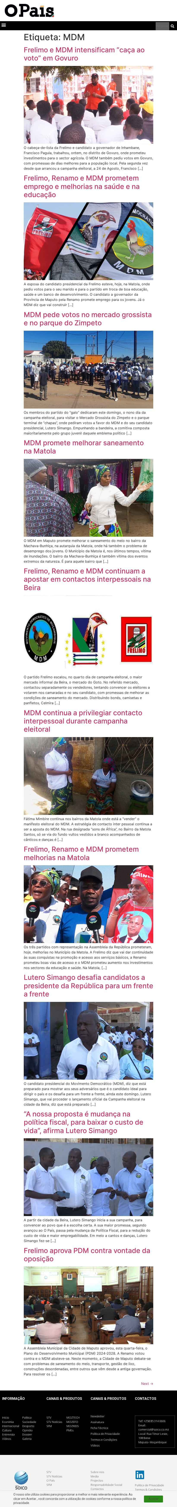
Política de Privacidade (105, 1434)
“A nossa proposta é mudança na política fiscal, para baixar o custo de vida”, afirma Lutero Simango (83, 1122)
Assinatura (97, 1422)
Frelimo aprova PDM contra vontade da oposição (87, 1254)
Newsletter (97, 1416)
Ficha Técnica (99, 1428)
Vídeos (95, 1445)
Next (147, 1383)
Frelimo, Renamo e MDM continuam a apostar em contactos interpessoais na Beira (87, 579)
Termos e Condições (104, 1440)
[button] (3, 24)
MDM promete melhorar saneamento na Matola (84, 447)
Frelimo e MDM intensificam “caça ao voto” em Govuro (84, 54)
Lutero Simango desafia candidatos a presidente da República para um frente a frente (88, 985)
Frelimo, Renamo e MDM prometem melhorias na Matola (81, 853)
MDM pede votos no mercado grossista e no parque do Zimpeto (88, 318)
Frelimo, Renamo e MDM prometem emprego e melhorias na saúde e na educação (82, 186)
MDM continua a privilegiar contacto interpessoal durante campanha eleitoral (83, 721)
